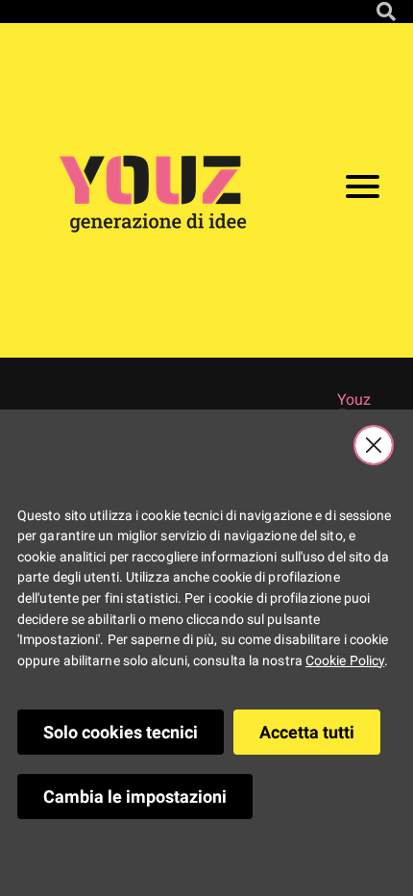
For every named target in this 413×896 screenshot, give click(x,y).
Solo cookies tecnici (120, 732)
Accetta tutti (306, 732)
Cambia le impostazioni (135, 796)
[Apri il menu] (362, 190)
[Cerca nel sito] (386, 11)
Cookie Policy (344, 661)
